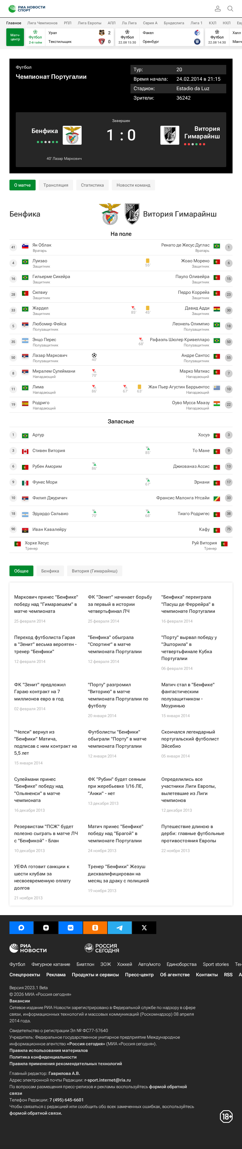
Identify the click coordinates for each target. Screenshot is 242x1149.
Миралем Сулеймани (53, 371)
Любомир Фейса (49, 323)
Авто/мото (149, 964)
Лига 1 (197, 23)
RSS (228, 975)
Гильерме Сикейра (51, 276)
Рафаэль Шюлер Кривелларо (180, 339)
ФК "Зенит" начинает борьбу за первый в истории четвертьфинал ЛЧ (120, 604)
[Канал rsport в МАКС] (21, 927)
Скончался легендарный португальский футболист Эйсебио (190, 739)
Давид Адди (197, 307)
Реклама (56, 975)
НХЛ (227, 23)
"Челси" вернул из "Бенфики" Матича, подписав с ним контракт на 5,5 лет (45, 742)
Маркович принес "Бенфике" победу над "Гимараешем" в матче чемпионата (46, 604)
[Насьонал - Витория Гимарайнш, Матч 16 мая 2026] (200, 144)
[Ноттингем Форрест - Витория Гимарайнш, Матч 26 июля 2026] (193, 144)
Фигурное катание (51, 964)
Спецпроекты (24, 975)
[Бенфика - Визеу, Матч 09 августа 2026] (45, 142)
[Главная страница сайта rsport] (41, 9)
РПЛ (68, 23)
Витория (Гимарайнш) (95, 570)
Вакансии (19, 1000)
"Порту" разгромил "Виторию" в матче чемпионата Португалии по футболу (118, 695)
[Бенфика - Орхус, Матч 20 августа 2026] (57, 142)
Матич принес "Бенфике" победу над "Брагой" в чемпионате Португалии (115, 834)
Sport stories (216, 964)
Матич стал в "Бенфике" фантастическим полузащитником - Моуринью (188, 695)
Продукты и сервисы (95, 975)
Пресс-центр (139, 975)
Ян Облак (41, 244)
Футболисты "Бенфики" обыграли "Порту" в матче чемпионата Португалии (117, 739)
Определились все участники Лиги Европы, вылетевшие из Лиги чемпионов (188, 790)
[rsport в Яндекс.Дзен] (46, 927)
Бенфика (45, 131)
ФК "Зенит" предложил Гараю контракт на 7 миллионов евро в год (40, 692)
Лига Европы (89, 23)
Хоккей (124, 964)
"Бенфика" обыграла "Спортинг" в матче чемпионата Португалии (115, 644)
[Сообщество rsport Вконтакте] (71, 927)
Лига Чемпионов (42, 23)
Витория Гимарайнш (202, 132)
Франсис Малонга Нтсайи (183, 497)
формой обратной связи (35, 1113)
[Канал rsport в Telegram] (120, 927)
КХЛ (212, 23)
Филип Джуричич (49, 497)
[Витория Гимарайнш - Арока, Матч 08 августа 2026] (189, 144)
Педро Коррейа (194, 292)
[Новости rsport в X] (144, 927)
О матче (22, 185)
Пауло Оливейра (193, 276)
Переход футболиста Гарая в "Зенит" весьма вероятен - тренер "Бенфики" (45, 644)
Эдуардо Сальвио (50, 513)
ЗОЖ (106, 964)
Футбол (24, 67)
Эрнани (202, 482)
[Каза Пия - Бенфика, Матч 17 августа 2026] (53, 142)
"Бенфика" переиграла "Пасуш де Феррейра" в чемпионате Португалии (188, 604)
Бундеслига (174, 23)
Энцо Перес (44, 339)
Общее (21, 570)
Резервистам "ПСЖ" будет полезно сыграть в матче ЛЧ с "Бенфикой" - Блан (46, 834)
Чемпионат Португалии (51, 76)
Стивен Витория (48, 450)
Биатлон (85, 964)
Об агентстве (175, 975)
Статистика (92, 185)
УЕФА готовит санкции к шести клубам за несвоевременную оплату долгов (42, 877)
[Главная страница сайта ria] (10, 9)
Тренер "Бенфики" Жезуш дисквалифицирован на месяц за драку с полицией (118, 874)
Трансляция (55, 185)
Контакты (207, 975)
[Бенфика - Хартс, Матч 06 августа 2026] (42, 142)
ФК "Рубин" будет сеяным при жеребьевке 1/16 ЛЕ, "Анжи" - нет (117, 786)
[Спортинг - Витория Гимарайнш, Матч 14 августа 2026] (185, 144)
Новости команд (133, 185)
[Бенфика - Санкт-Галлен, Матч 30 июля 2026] (38, 142)
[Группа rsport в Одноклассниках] (95, 927)
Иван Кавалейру (49, 529)
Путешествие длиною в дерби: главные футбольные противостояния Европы (192, 834)
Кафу (204, 529)
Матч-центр (15, 37)
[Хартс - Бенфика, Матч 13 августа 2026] (49, 142)
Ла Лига (129, 23)
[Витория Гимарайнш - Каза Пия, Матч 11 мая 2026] (204, 144)
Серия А (150, 23)
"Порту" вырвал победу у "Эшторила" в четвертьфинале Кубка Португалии (189, 648)
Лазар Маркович (67, 158)
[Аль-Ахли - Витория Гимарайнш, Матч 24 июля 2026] (196, 144)
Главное (13, 23)
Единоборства (182, 964)
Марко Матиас (195, 371)
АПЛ (112, 23)
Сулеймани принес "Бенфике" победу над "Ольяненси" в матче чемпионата (38, 790)
